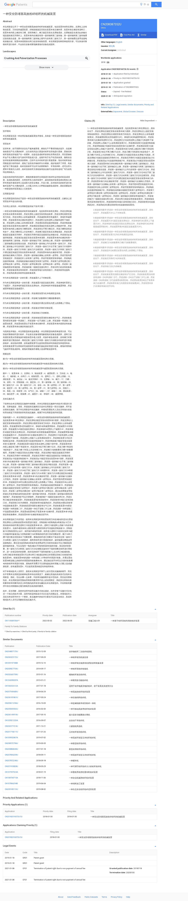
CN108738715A (11, 778)
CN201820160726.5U (13, 816)
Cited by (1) (110, 104)
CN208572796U (11, 743)
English (119, 42)
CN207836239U (11, 755)
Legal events (121, 104)
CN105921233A (11, 720)
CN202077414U (11, 726)
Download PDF (111, 35)
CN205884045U (11, 749)
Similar (143, 35)
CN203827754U (11, 669)
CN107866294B (11, 783)
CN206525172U (11, 657)
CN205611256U (11, 703)
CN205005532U (11, 709)
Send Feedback (74, 897)
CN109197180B (11, 663)
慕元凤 (112, 46)
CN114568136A (11, 621)
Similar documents (135, 104)
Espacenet (117, 111)
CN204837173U (11, 651)
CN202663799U (11, 674)
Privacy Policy (116, 897)
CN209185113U (11, 789)
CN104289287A (11, 680)
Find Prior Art (129, 35)
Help (128, 897)
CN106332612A (11, 686)
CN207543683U (11, 692)
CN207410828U (11, 766)
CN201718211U (11, 732)
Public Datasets (91, 897)
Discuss (140, 111)
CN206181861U (11, 697)
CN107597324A (11, 772)
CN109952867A (11, 737)
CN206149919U (11, 714)
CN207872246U (11, 760)
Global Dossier (129, 111)
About (60, 897)
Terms (104, 897)
